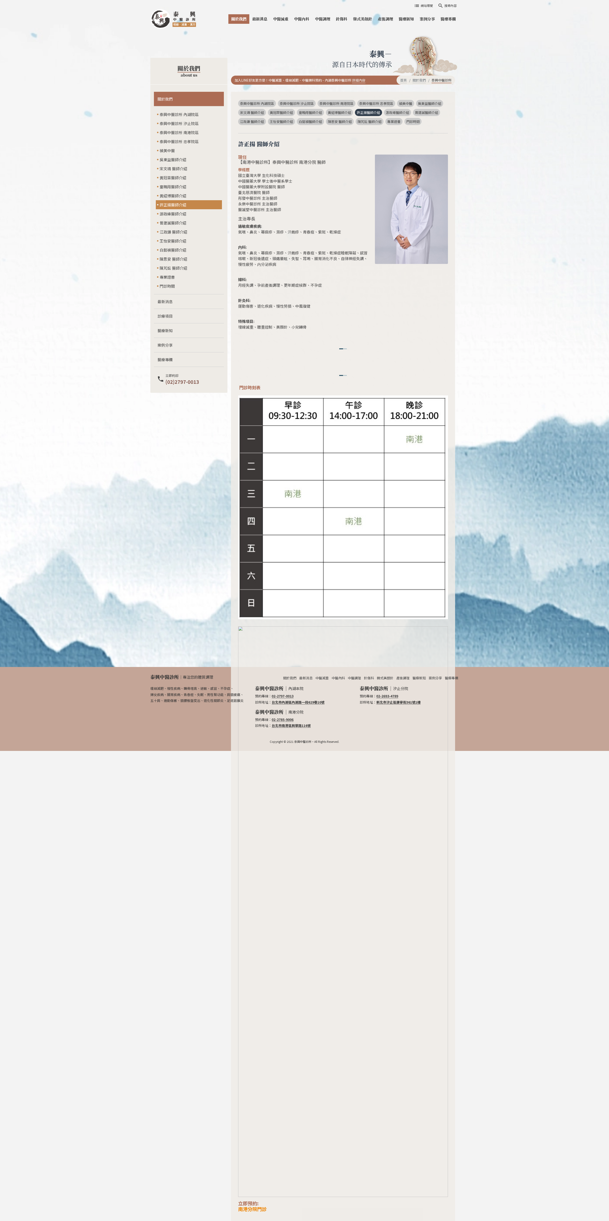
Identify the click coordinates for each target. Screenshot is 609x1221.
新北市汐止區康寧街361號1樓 (398, 702)
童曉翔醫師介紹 (173, 187)
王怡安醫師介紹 (173, 241)
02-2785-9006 (283, 719)
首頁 (403, 80)
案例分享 (427, 19)
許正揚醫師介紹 (173, 205)
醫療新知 (406, 19)
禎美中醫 (167, 150)
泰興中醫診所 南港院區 (179, 132)
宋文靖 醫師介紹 (173, 168)
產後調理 (385, 19)
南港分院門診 (252, 1209)
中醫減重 (280, 19)
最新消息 (259, 19)
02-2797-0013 (283, 696)
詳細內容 (358, 80)
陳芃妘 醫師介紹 (173, 268)
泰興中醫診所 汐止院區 (179, 123)
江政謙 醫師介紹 (173, 232)
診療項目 (165, 316)
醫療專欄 (448, 19)
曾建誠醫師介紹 (173, 223)
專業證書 (167, 277)
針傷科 (341, 19)
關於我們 (238, 19)
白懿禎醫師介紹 (173, 250)
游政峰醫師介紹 (173, 214)
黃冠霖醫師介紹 (173, 177)
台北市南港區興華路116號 (291, 725)
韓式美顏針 (362, 19)
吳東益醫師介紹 (173, 159)
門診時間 (167, 286)
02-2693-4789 (387, 696)
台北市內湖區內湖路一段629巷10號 (298, 702)
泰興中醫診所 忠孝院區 (179, 141)
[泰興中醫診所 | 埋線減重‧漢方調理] (175, 19)
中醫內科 (301, 19)
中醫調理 (322, 19)
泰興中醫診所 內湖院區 (179, 114)
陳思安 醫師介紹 (173, 259)
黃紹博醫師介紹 (173, 196)
